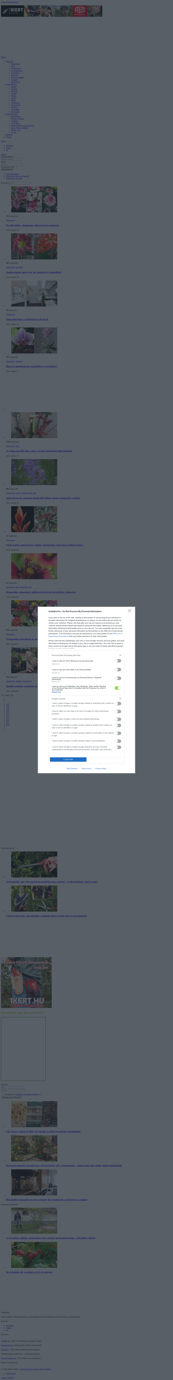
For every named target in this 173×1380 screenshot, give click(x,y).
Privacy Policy (100, 769)
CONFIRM (68, 760)
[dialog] (86, 690)
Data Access (86, 769)
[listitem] (86, 655)
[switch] (118, 661)
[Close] (130, 611)
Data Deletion (72, 769)
